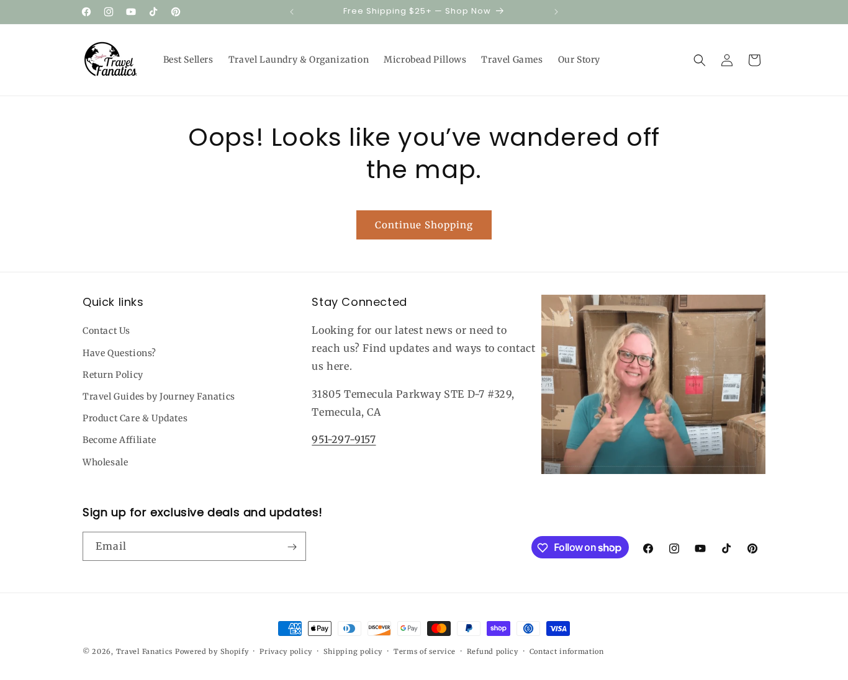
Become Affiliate (119, 439)
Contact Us (106, 331)
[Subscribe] (291, 546)
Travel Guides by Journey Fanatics (159, 396)
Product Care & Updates (135, 418)
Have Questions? (119, 353)
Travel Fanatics (144, 651)
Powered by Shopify (212, 651)
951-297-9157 (344, 440)
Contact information (567, 650)
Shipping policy (353, 650)
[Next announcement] (556, 12)
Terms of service (425, 650)
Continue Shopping (424, 225)
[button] (699, 60)
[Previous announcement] (291, 12)
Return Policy (113, 374)
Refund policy (492, 650)
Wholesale (105, 462)
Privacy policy (285, 650)
